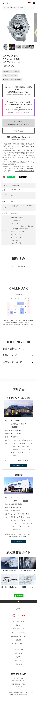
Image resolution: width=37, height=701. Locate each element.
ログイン (18, 657)
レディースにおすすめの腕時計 (12, 79)
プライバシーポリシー (18, 644)
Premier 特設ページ (18, 465)
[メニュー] (34, 3)
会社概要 (18, 640)
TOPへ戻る (18, 601)
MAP (14, 427)
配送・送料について (18, 621)
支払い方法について (18, 629)
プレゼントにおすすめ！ (10, 75)
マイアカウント (18, 649)
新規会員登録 (18, 653)
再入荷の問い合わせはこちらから (18, 123)
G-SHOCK (11, 7)
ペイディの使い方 (18, 112)
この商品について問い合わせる (20, 138)
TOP (4, 7)
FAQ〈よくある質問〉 (18, 632)
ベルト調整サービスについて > (24, 171)
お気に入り (19, 131)
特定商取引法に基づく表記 (18, 636)
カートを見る (18, 661)
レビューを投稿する (18, 266)
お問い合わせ (18, 664)
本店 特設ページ (18, 541)
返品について (18, 625)
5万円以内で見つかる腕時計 (11, 71)
